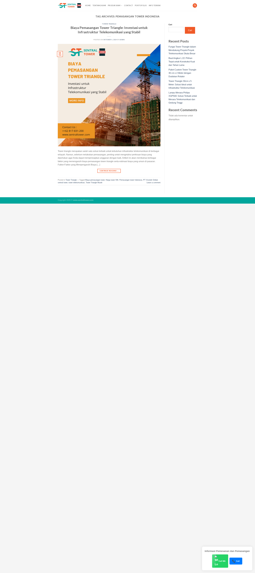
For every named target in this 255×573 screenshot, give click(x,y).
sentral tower (62, 183)
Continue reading (109, 171)
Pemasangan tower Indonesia (130, 180)
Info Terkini (155, 5)
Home (88, 5)
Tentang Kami (99, 5)
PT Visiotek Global (150, 180)
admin (122, 39)
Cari (170, 24)
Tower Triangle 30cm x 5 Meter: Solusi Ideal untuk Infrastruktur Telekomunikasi (182, 84)
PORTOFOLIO (141, 5)
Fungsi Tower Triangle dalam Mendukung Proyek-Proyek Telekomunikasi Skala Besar (182, 50)
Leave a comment (153, 183)
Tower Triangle (109, 24)
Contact (128, 5)
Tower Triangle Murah (94, 183)
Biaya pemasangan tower (95, 180)
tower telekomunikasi (77, 183)
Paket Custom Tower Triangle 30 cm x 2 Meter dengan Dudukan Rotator (182, 73)
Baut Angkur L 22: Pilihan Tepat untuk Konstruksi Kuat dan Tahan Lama (182, 61)
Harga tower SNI (112, 180)
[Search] (195, 5)
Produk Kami (114, 5)
